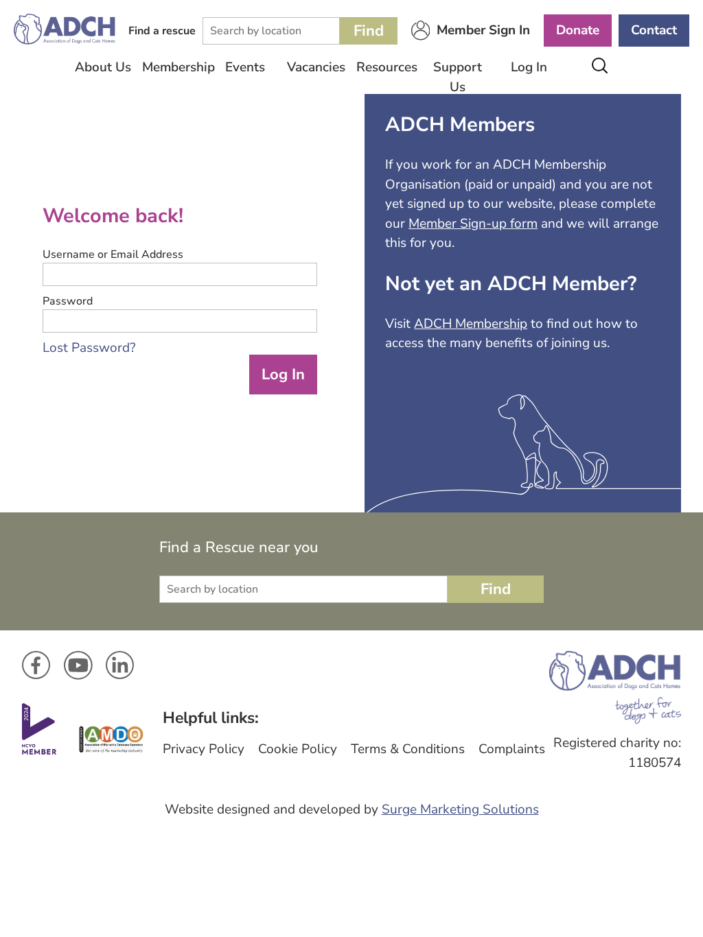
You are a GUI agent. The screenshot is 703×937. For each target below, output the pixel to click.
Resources (386, 67)
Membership (174, 67)
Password (68, 301)
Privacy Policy (203, 749)
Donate (577, 30)
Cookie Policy (297, 749)
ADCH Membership (470, 324)
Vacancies (316, 67)
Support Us (457, 77)
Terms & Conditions (408, 749)
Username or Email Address (113, 254)
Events (245, 67)
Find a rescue (162, 30)
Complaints (512, 749)
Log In (529, 67)
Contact (654, 30)
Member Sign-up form (473, 224)
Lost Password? (89, 348)
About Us (103, 67)
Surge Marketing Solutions (460, 809)
